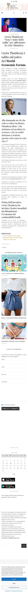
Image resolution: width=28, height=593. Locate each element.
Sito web (3, 374)
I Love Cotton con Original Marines (12, 273)
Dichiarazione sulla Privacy (16, 591)
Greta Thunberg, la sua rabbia (11, 235)
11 (6, 463)
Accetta (14, 579)
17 (3, 465)
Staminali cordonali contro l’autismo (13, 341)
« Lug (13, 474)
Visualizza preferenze (14, 587)
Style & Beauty (14, 34)
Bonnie (4, 247)
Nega (14, 583)
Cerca (23, 546)
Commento (4, 381)
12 (10, 463)
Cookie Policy (8, 591)
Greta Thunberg (5, 244)
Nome (3, 359)
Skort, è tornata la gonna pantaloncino (13, 318)
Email (2, 367)
